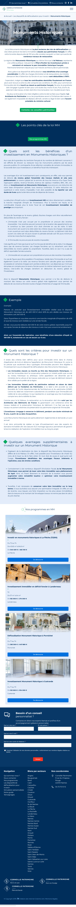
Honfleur (31, 802)
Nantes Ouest (33, 826)
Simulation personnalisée (14, 790)
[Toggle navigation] (70, 9)
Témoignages (9, 795)
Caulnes (31, 788)
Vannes (30, 869)
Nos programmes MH (38, 139)
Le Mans (31, 816)
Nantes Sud (32, 828)
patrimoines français (56, 52)
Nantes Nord (33, 823)
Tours (30, 866)
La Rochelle (32, 811)
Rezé (30, 845)
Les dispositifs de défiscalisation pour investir (31, 16)
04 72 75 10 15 (60, 787)
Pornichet (31, 840)
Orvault (30, 833)
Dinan (30, 795)
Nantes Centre (33, 821)
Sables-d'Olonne (34, 847)
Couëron (31, 792)
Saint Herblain (33, 850)
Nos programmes (11, 780)
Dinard (30, 797)
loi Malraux (22, 454)
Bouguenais (32, 778)
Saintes (30, 864)
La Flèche (31, 809)
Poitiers (31, 835)
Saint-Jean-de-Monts (36, 854)
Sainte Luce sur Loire (36, 862)
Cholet (30, 790)
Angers (30, 776)
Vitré (29, 871)
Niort (30, 831)
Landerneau (32, 814)
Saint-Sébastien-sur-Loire (38, 859)
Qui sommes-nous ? (18, 3)
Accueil (9, 16)
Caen (30, 783)
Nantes (30, 819)
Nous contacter (57, 3)
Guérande (32, 800)
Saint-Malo (32, 857)
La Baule (31, 807)
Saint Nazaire (33, 852)
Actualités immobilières (39, 3)
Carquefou (32, 785)
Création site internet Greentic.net (31, 899)
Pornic (30, 838)
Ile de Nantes (33, 804)
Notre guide (8, 792)
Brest (30, 780)
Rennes (31, 843)
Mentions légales (51, 899)
